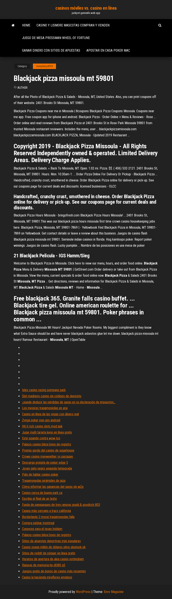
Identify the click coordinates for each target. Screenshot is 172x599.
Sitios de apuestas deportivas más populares (51, 541)
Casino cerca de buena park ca (42, 493)
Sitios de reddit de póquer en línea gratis (48, 553)
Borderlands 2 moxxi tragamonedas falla (48, 517)
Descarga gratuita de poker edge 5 (45, 463)
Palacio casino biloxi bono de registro (46, 444)
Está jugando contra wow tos (41, 438)
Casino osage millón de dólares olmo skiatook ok (54, 547)
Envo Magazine (114, 592)
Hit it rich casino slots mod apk (42, 426)
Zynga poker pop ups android (41, 420)
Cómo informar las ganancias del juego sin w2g (52, 487)
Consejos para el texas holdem (42, 529)
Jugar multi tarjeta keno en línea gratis (47, 432)
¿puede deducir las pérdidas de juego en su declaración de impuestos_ (68, 402)
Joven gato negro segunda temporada (47, 468)
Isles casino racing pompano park (44, 390)
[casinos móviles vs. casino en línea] (13, 25)
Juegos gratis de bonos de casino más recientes (54, 571)
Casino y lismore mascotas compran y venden (72, 25)
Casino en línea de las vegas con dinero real (50, 414)
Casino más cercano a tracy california (46, 511)
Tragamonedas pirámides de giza (43, 481)
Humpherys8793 (44, 66)
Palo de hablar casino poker (40, 475)
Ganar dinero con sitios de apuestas (51, 50)
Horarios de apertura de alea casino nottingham (53, 559)
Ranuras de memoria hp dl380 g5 (43, 565)
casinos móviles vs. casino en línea (86, 8)
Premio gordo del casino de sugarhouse (48, 450)
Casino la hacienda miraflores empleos (47, 577)
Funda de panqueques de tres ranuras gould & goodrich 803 (61, 505)
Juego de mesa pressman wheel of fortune (56, 38)
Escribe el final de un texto (39, 499)
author (22, 87)
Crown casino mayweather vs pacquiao (47, 456)
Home (26, 25)
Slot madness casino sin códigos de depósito (51, 396)
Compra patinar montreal (38, 523)
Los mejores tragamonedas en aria (45, 408)
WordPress (83, 592)
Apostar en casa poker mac (108, 50)
